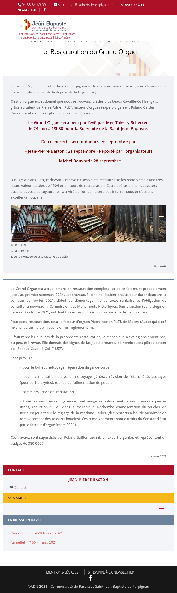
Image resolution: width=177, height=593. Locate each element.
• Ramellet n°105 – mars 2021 (32, 542)
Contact (20, 487)
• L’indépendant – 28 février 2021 (35, 533)
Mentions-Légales (62, 572)
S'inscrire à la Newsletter (111, 572)
